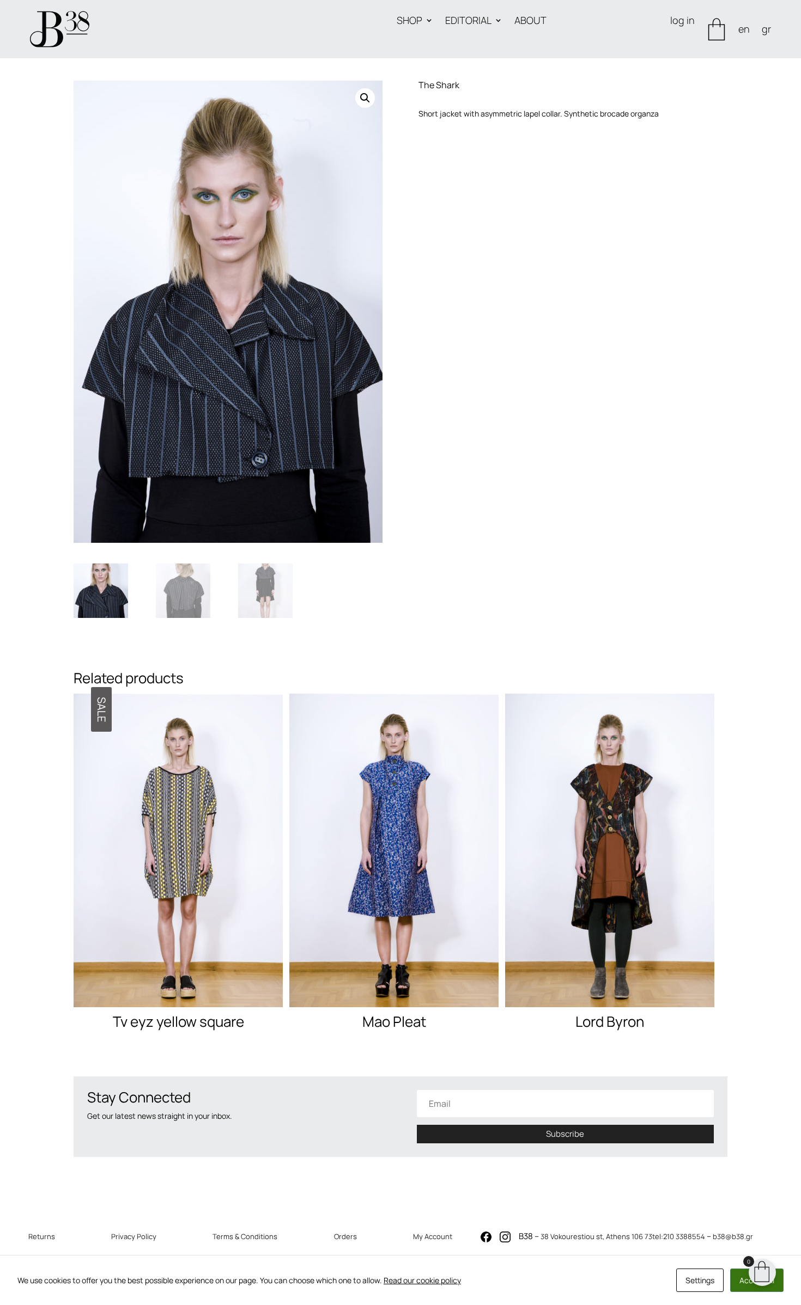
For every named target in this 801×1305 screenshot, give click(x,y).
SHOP (409, 21)
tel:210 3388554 (678, 1236)
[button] (365, 98)
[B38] (486, 1239)
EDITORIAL (468, 21)
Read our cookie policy (422, 1280)
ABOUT (530, 21)
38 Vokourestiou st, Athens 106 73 (596, 1236)
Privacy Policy (133, 1236)
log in (682, 21)
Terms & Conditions (245, 1236)
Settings (699, 1280)
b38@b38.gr (733, 1236)
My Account (432, 1236)
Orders (345, 1236)
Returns (41, 1236)
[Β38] (59, 29)
